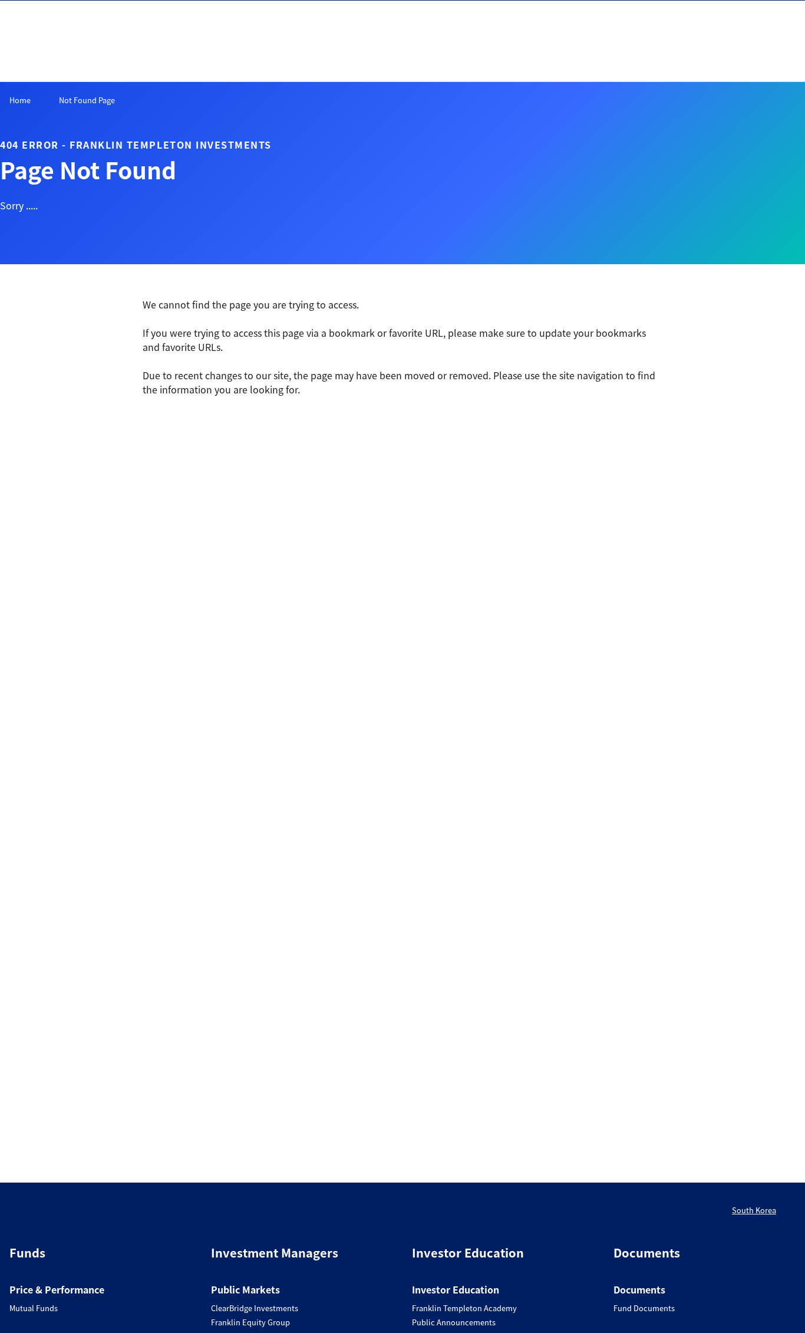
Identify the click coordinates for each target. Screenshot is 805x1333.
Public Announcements (454, 1322)
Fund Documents (644, 1308)
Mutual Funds (33, 1308)
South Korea (754, 1210)
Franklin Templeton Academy (464, 1308)
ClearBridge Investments (254, 1308)
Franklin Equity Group (250, 1322)
